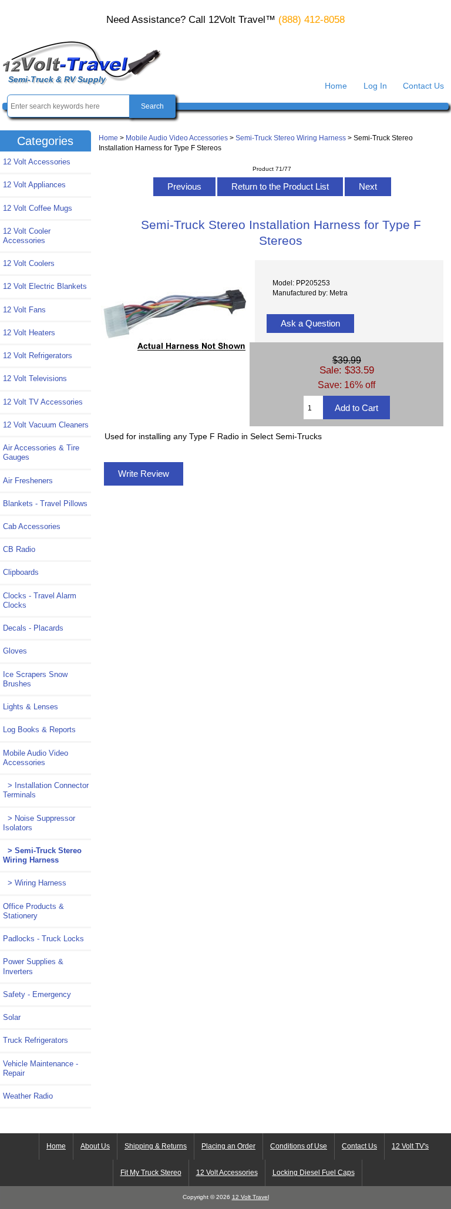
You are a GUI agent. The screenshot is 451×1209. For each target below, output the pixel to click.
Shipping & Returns (155, 1146)
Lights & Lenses (30, 706)
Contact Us (423, 85)
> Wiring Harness (34, 882)
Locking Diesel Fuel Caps (313, 1172)
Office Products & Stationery (33, 911)
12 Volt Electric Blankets (45, 286)
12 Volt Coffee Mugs (37, 208)
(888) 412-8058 (311, 19)
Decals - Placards (33, 628)
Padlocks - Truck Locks (43, 938)
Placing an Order (228, 1146)
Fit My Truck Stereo (150, 1172)
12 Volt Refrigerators (37, 355)
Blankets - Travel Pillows (45, 503)
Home (336, 85)
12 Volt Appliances (34, 184)
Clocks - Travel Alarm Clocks (39, 600)
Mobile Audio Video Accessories (177, 138)
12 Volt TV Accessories (43, 402)
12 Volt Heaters (29, 332)
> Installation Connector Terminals (46, 790)
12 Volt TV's (410, 1146)
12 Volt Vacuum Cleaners (46, 424)
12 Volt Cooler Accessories (27, 236)
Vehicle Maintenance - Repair (40, 1068)
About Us (95, 1146)
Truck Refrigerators (35, 1040)
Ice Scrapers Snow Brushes (35, 679)
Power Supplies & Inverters (33, 966)
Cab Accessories (31, 526)
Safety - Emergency (37, 994)
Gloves (15, 650)
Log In (375, 85)
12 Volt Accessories (36, 161)
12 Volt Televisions (35, 378)
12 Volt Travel (250, 1197)
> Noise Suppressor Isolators (39, 823)
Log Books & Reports (39, 729)
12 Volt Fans (24, 309)
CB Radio (19, 549)
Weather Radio (28, 1096)
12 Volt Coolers (29, 263)
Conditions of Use (298, 1146)
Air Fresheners (28, 480)
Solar (12, 1017)
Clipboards (21, 572)
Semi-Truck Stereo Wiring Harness (290, 138)
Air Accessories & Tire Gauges (41, 452)
